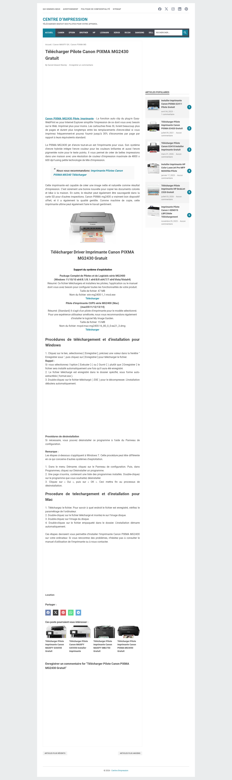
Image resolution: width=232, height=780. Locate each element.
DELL (151, 33)
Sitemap (117, 9)
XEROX (117, 33)
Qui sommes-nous (51, 9)
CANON (61, 33)
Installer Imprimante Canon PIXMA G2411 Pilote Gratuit (171, 103)
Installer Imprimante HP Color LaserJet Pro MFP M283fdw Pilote (173, 167)
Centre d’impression (65, 19)
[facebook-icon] (159, 9)
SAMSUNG (139, 33)
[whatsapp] (71, 613)
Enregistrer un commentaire (81, 65)
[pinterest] (63, 613)
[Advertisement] (92, 92)
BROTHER (84, 33)
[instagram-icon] (173, 9)
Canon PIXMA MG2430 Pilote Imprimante (69, 118)
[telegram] (78, 613)
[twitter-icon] (166, 9)
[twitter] (55, 613)
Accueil (49, 33)
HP (94, 33)
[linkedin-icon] (179, 9)
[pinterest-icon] (186, 9)
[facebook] (48, 613)
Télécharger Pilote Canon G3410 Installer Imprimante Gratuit (172, 146)
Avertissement (70, 9)
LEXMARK (104, 33)
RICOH (127, 33)
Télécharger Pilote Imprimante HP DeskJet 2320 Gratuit (173, 188)
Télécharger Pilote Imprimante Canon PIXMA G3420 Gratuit (172, 125)
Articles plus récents (55, 753)
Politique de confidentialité (95, 9)
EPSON (72, 33)
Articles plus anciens (130, 753)
